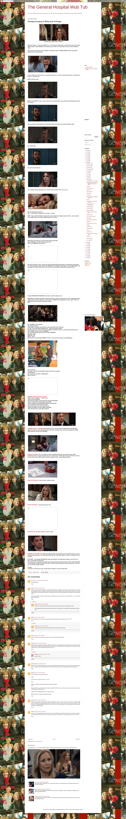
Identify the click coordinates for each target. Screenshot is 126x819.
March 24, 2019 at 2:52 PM (40, 663)
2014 (87, 249)
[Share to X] (44, 572)
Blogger (81, 809)
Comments (88, 144)
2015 (87, 247)
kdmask (88, 265)
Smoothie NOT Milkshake (92, 219)
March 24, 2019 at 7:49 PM (44, 654)
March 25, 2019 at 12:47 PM (40, 711)
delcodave (89, 263)
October (88, 167)
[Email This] (41, 572)
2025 (87, 152)
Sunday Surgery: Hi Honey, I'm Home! (42, 796)
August (88, 170)
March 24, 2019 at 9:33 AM (39, 635)
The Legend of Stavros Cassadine (41, 782)
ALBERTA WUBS (89, 67)
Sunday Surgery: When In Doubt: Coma (42, 789)
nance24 (33, 663)
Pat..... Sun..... (34, 580)
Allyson (32, 700)
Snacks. (88, 230)
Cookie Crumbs (90, 208)
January (88, 240)
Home (54, 739)
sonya (36, 604)
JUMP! (88, 224)
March (88, 179)
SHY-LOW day (89, 191)
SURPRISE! (89, 226)
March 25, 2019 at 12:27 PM (40, 700)
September (89, 169)
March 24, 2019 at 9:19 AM (39, 588)
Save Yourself (31, 745)
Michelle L (37, 654)
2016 (87, 245)
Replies (34, 601)
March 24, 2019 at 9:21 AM (39, 617)
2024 (87, 154)
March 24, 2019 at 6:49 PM (43, 604)
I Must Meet (89, 218)
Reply (32, 584)
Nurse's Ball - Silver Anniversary (90, 205)
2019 (87, 162)
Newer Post (30, 739)
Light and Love (90, 214)
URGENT (88, 236)
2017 (87, 244)
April (88, 177)
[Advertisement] (90, 40)
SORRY (88, 186)
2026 (87, 150)
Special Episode (90, 206)
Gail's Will (89, 189)
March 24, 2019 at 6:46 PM (39, 672)
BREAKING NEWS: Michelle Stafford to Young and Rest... (92, 183)
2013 (87, 250)
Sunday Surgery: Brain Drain (92, 180)
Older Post (78, 739)
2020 (87, 160)
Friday (88, 199)
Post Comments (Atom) (37, 741)
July (88, 172)
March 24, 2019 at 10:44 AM (40, 643)
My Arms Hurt (89, 231)
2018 (87, 242)
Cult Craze (89, 195)
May (88, 176)
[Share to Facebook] (46, 572)
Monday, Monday (90, 210)
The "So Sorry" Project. (91, 216)
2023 (87, 155)
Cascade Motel (90, 228)
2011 (87, 254)
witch (32, 635)
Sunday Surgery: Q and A (92, 223)
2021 (87, 159)
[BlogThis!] (43, 572)
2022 (87, 157)
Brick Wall (89, 193)
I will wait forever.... (90, 188)
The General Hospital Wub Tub (57, 7)
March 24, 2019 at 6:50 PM (43, 626)
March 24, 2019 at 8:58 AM (42, 580)
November (89, 165)
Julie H (32, 711)
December (89, 164)
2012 (87, 252)
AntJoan (33, 643)
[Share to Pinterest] (47, 572)
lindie (32, 588)
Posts (87, 142)
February (89, 238)
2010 (87, 256)
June (88, 174)
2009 (87, 257)
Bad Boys (88, 221)
